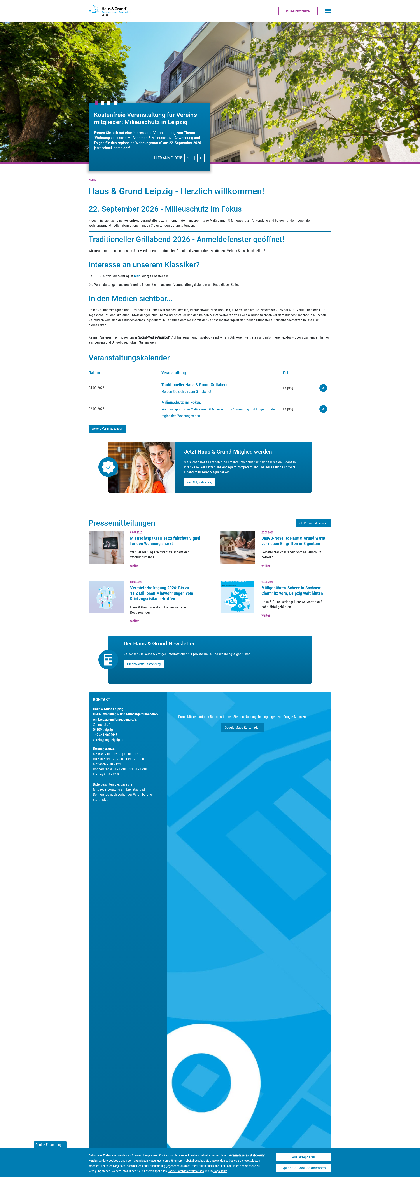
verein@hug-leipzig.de (108, 740)
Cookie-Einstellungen (50, 1145)
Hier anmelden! (168, 158)
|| (195, 158)
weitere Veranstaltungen (107, 429)
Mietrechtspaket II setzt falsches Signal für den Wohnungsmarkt (165, 540)
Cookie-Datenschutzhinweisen (186, 1171)
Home (92, 179)
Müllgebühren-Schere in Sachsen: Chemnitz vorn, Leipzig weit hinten (292, 590)
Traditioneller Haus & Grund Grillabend (195, 384)
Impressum (220, 1171)
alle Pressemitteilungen (313, 523)
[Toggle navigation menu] (328, 11)
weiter (134, 566)
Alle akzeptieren (303, 1157)
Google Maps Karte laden (242, 727)
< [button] (189, 158)
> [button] (202, 158)
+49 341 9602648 (105, 735)
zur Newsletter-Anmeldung (144, 664)
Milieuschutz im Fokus (181, 402)
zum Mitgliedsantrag (199, 482)
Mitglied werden (298, 11)
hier (137, 276)
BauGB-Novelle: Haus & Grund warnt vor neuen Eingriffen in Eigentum (293, 540)
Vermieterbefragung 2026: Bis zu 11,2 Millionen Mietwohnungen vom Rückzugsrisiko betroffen (161, 593)
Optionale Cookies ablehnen (303, 1168)
